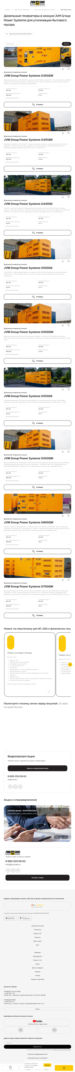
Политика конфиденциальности (37, 1054)
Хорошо (47, 1065)
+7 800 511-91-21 (9, 1001)
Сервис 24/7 (37, 933)
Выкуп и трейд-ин (37, 968)
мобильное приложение (25, 913)
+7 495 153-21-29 (9, 993)
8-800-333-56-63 (17, 776)
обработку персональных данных (62, 1049)
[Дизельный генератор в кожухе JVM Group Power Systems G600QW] (37, 504)
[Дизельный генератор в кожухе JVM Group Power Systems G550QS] (37, 377)
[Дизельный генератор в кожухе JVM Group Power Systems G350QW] (37, 57)
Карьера (37, 971)
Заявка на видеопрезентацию (37, 768)
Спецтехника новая (37, 926)
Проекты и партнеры (37, 979)
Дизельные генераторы (22, 9)
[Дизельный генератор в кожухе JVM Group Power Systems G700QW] (37, 568)
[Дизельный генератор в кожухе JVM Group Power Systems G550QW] (37, 440)
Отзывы (37, 975)
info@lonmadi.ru (12, 779)
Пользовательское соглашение (37, 1058)
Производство (37, 956)
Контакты (37, 937)
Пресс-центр (37, 941)
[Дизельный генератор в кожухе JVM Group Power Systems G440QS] (37, 185)
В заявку (39, 105)
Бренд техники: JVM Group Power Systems (21, 34)
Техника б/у (37, 929)
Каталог (7, 9)
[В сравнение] (63, 69)
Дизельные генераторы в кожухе (44, 9)
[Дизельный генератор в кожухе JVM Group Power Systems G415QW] (37, 121)
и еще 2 (37, 1009)
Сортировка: (10, 44)
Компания (37, 952)
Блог (37, 945)
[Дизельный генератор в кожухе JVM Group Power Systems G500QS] (37, 249)
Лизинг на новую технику (19, 653)
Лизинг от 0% (37, 960)
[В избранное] (68, 69)
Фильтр (66, 44)
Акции (37, 964)
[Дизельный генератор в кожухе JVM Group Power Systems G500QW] (37, 313)
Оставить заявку (38, 878)
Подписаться (37, 1046)
